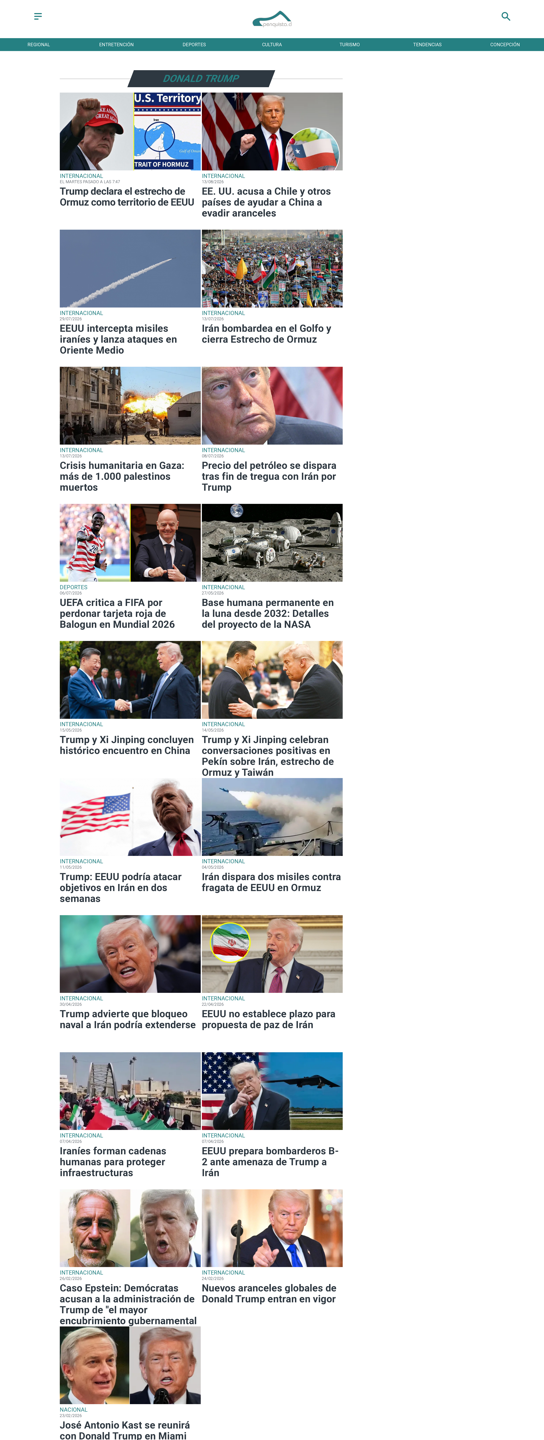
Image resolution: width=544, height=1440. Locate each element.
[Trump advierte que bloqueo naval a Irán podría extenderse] (130, 992)
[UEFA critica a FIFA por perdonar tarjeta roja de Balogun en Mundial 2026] (130, 581)
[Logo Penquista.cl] (272, 31)
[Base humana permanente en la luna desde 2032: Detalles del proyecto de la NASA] (272, 581)
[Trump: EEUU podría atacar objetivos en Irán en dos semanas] (130, 855)
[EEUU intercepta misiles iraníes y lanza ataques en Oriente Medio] (130, 307)
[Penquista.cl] (38, 20)
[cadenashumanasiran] (130, 1129)
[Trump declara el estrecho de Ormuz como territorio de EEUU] (130, 170)
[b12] (272, 1129)
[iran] (272, 855)
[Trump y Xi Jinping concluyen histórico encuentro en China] (130, 718)
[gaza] (130, 444)
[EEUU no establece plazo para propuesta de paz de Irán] (272, 992)
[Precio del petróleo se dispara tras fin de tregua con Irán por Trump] (272, 444)
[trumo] (272, 170)
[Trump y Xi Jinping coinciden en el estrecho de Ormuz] (272, 718)
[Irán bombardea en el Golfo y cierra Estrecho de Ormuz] (272, 307)
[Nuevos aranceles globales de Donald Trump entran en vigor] (272, 1266)
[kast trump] (130, 1403)
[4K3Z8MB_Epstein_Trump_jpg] (130, 1266)
